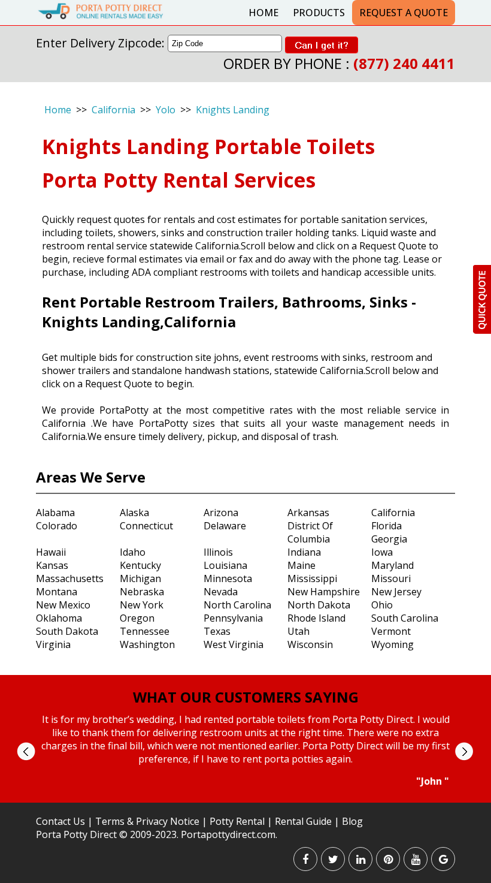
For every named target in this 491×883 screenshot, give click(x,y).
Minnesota (228, 578)
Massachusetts (70, 578)
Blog (352, 821)
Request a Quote (403, 12)
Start (241, 798)
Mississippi (312, 578)
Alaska (134, 512)
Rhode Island (316, 618)
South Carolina (404, 618)
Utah (298, 631)
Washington (147, 644)
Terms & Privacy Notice (147, 821)
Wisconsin (310, 644)
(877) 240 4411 (404, 63)
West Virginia (233, 644)
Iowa (382, 552)
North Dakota (318, 604)
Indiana (304, 552)
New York (141, 604)
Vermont (391, 631)
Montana (56, 591)
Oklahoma (59, 618)
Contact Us (60, 821)
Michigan (140, 578)
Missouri (391, 578)
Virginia (53, 644)
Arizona (221, 512)
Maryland (392, 565)
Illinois (218, 552)
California (113, 109)
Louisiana (225, 565)
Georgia (389, 539)
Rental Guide (304, 821)
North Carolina (237, 604)
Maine (301, 565)
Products (319, 12)
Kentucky (140, 565)
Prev (26, 751)
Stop (250, 798)
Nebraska (142, 591)
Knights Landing (232, 109)
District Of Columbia (310, 532)
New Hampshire (323, 591)
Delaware (225, 525)
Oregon (137, 618)
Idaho (133, 552)
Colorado (56, 525)
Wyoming (392, 644)
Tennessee (144, 631)
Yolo (165, 109)
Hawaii (51, 552)
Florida (386, 525)
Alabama (55, 512)
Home (263, 12)
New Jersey (396, 591)
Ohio (382, 604)
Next (463, 751)
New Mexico (63, 604)
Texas (217, 631)
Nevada (221, 591)
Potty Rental (237, 821)
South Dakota (67, 631)
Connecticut (146, 525)
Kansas (52, 565)
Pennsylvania (233, 618)
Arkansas (308, 512)
